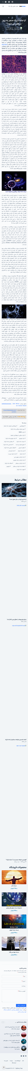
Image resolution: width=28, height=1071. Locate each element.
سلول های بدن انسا (20, 444)
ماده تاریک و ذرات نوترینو (19, 460)
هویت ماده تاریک (21, 469)
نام (24, 976)
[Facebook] (12, 2)
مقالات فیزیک (10, 29)
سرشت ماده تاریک (21, 441)
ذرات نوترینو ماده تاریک (11, 438)
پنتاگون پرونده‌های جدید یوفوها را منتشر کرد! (12, 1048)
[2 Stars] (23, 416)
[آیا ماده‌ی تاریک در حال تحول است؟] (14, 490)
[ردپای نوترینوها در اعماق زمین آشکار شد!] (14, 561)
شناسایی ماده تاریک (8, 444)
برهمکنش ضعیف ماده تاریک (10, 426)
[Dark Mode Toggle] (3, 1067)
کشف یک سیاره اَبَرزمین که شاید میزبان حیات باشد (12, 1028)
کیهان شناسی (16, 29)
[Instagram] (5, 2)
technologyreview (6, 404)
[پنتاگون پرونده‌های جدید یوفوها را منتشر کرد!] (23, 1048)
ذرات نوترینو (22, 438)
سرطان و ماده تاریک (9, 441)
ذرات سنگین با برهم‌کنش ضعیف (18, 435)
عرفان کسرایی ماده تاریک (10, 448)
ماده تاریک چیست (12, 454)
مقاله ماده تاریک (9, 463)
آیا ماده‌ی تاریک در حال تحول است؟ (17, 499)
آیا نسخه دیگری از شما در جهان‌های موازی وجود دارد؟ (11, 1041)
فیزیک (21, 29)
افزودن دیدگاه (21, 991)
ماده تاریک (4, 44)
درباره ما (11, 1060)
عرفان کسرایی (22, 448)
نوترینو (9, 466)
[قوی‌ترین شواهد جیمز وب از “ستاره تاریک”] (14, 801)
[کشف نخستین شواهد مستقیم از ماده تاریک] (14, 681)
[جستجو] (2, 1)
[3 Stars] (21, 416)
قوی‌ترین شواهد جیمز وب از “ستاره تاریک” (16, 860)
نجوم (7, 29)
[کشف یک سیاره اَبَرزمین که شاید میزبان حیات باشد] (23, 1028)
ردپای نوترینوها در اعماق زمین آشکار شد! (16, 619)
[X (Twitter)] (9, 2)
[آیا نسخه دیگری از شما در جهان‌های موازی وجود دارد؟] (23, 1041)
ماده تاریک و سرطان (20, 463)
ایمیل (23, 981)
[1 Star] (24, 417)
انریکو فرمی (22, 426)
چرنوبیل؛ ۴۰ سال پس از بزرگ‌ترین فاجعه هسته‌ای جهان (12, 1035)
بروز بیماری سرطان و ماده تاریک (18, 429)
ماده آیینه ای (12, 451)
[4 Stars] (19, 416)
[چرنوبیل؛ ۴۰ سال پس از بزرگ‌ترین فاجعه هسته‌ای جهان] (23, 1034)
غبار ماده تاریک (21, 451)
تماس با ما (6, 1060)
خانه (23, 1060)
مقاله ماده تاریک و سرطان (19, 466)
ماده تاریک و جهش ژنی (19, 457)
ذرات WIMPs (22, 432)
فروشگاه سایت (17, 1060)
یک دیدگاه (16, 862)
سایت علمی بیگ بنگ (13, 6)
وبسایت (23, 986)
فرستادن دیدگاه (21, 1005)
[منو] (3, 6)
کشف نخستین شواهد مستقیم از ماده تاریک (15, 740)
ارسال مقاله (14, 1063)
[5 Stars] (18, 416)
